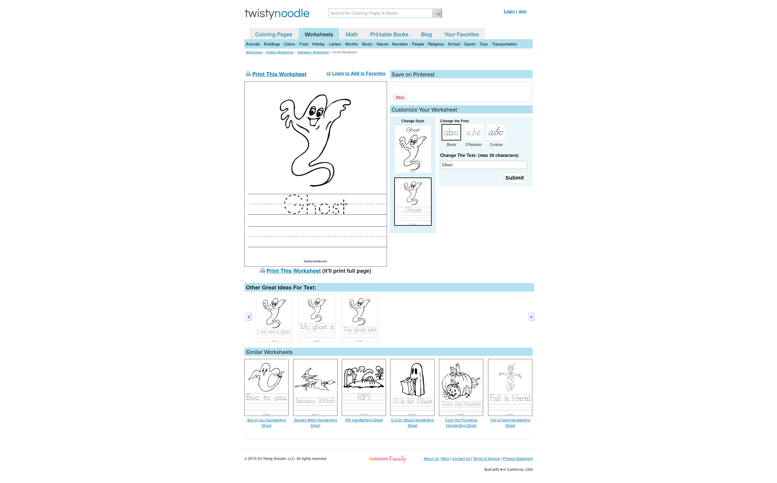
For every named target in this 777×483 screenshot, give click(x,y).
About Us (431, 458)
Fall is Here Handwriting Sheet (510, 422)
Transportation (504, 44)
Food (303, 44)
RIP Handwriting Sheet (364, 419)
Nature (382, 44)
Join (522, 11)
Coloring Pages (273, 34)
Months (351, 44)
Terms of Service (486, 458)
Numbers (400, 44)
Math (352, 34)
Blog (426, 34)
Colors (289, 44)
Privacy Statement (518, 458)
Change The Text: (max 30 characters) (479, 155)
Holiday (318, 44)
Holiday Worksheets (279, 52)
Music (367, 44)
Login (509, 11)
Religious (436, 44)
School (454, 44)
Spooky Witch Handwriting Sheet (315, 422)
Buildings (272, 44)
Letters (335, 44)
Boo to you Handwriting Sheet (266, 422)
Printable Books (389, 34)
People (418, 44)
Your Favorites (461, 34)
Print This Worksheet (279, 74)
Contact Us (461, 458)
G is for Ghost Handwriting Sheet (412, 422)
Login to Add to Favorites (358, 73)
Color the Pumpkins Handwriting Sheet (461, 422)
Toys (484, 44)
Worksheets (319, 34)
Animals (253, 44)
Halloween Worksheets (313, 52)
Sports (470, 44)
